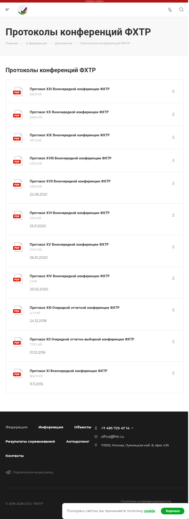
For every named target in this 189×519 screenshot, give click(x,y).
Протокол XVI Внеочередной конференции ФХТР (70, 213)
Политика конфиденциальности (146, 501)
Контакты (15, 455)
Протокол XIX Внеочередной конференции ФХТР (70, 135)
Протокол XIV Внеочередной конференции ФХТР (70, 276)
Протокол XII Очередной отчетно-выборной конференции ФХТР (82, 339)
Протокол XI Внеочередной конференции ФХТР (68, 371)
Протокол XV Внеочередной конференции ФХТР (69, 244)
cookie (149, 511)
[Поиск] (181, 9)
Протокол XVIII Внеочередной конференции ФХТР (71, 158)
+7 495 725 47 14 (115, 428)
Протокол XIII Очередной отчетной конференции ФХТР (75, 308)
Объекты (82, 427)
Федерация (16, 427)
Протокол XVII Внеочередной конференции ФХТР (70, 181)
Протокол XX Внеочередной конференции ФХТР (69, 112)
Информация (50, 427)
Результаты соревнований (30, 441)
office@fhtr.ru (112, 437)
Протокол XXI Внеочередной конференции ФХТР (70, 89)
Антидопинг (77, 441)
